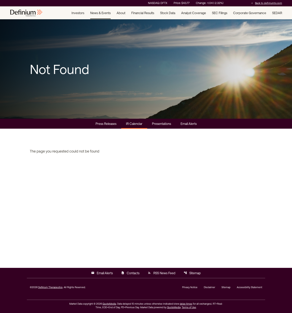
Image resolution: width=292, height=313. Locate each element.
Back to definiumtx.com (266, 3)
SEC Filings (219, 13)
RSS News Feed (161, 273)
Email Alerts (189, 123)
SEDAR (277, 13)
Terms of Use (189, 307)
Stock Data (167, 13)
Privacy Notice (189, 287)
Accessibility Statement (249, 287)
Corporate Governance (249, 13)
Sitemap (192, 273)
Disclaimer (209, 287)
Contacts (130, 273)
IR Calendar (134, 123)
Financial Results (142, 13)
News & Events (100, 13)
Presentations (161, 123)
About (121, 13)
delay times (186, 303)
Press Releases (106, 123)
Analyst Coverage (193, 13)
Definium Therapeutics (50, 287)
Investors (78, 13)
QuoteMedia (109, 303)
